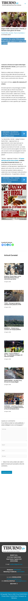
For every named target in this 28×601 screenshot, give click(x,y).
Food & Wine (4, 33)
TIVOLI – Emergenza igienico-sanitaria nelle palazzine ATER (12, 303)
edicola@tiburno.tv (21, 581)
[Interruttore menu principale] (25, 3)
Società (11, 33)
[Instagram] (17, 583)
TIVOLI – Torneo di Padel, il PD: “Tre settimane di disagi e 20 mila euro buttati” (13, 355)
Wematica (14, 598)
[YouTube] (15, 583)
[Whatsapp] (13, 245)
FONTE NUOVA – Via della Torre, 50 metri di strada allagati (13, 381)
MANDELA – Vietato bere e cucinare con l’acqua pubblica (12, 328)
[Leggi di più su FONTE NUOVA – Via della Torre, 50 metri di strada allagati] (14, 373)
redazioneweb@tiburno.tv (14, 579)
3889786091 (17, 569)
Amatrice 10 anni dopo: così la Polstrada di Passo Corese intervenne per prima (12, 278)
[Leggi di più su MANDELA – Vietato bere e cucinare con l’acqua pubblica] (14, 321)
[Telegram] (10, 245)
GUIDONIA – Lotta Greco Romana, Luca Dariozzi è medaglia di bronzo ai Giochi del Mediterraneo (14, 407)
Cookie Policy (14, 596)
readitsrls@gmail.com (16, 564)
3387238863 (20, 571)
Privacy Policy (5, 596)
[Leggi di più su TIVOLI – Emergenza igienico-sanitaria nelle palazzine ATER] (14, 295)
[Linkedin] (8, 245)
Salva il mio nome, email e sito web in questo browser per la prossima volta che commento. (12, 463)
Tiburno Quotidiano (19, 33)
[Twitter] (5, 245)
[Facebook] (2, 245)
